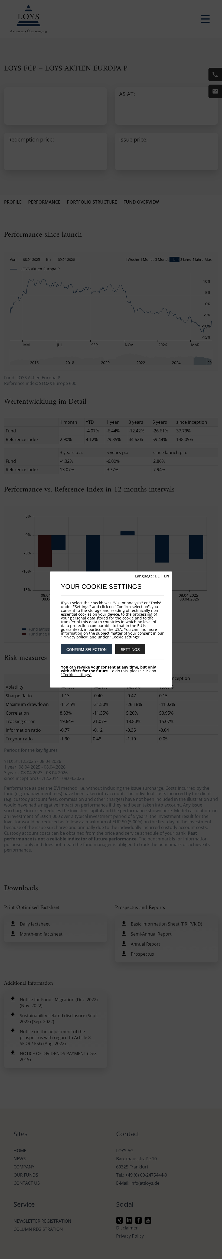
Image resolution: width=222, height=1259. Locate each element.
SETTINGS (130, 649)
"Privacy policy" (75, 637)
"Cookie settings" (125, 637)
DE (157, 576)
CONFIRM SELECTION (86, 649)
